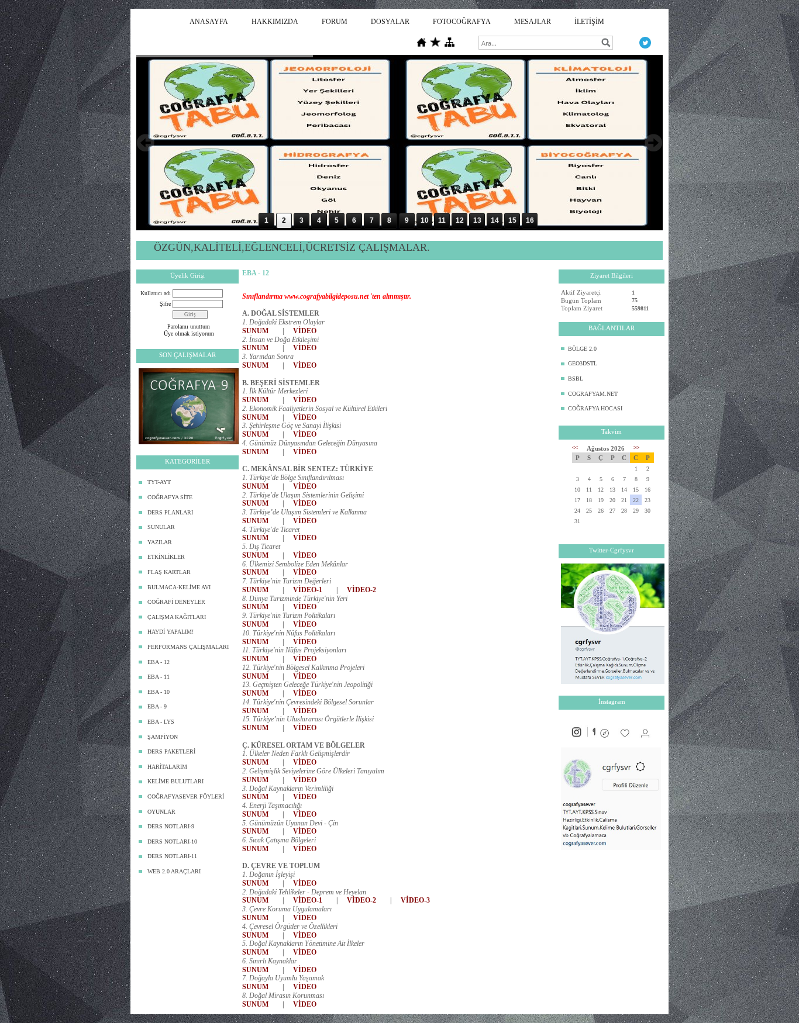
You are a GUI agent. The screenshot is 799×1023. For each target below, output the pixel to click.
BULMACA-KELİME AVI (179, 587)
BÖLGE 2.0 (582, 348)
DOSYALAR (390, 22)
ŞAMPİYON (162, 737)
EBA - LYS (160, 721)
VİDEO (304, 331)
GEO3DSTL (582, 363)
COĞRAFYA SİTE (169, 497)
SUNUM (255, 331)
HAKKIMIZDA (275, 22)
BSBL (575, 378)
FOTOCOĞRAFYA (462, 22)
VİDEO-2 (361, 590)
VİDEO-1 (307, 590)
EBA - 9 (157, 706)
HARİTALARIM (167, 766)
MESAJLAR (532, 22)
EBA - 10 (158, 692)
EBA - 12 (158, 662)
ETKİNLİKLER (166, 557)
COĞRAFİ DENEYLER (176, 602)
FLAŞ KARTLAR (169, 572)
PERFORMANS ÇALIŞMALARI (188, 647)
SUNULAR (161, 527)
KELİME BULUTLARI (175, 781)
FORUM (334, 22)
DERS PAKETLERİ (171, 751)
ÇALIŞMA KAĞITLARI (176, 617)
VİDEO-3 (415, 900)
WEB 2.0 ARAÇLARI (174, 871)
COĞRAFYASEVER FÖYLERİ (185, 796)
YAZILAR (159, 542)
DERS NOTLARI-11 (172, 856)
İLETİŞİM (589, 22)
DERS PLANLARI (170, 512)
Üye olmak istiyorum (189, 333)
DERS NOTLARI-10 (172, 841)
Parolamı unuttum (188, 326)
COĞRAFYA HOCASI (595, 408)
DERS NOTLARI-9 (170, 826)
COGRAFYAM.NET (593, 393)
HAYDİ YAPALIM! (170, 631)
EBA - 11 (158, 676)
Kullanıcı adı (155, 293)
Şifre (165, 303)
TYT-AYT (159, 482)
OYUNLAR (161, 811)
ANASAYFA (209, 22)
